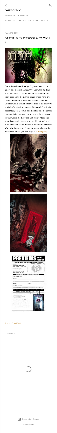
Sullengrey (41, 131)
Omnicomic (13, 10)
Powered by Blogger (30, 419)
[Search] (50, 4)
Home (8, 20)
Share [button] (7, 323)
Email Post (16, 323)
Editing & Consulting (26, 20)
